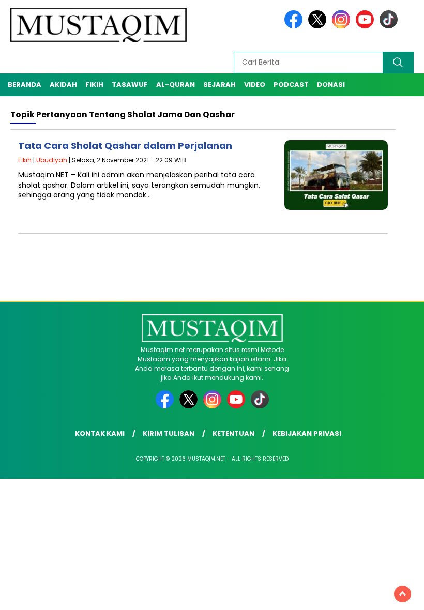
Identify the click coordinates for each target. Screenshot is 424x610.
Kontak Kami (100, 433)
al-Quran (175, 84)
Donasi (331, 84)
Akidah (63, 84)
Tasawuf (130, 84)
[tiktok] (389, 26)
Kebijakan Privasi (306, 433)
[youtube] (366, 26)
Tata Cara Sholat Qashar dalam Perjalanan (125, 145)
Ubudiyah (51, 160)
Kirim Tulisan (168, 433)
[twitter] (319, 26)
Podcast (291, 84)
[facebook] (295, 26)
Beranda (24, 84)
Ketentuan (233, 433)
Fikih (94, 84)
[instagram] (343, 26)
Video (254, 84)
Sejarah (219, 84)
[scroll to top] (402, 594)
